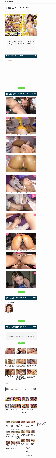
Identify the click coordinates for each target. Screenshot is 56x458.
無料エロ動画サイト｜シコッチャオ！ (42, 423)
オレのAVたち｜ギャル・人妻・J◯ (12, 1)
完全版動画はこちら (21, 342)
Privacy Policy (31, 455)
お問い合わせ (27, 455)
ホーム (24, 455)
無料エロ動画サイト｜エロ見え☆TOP (42, 422)
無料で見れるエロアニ (40, 425)
